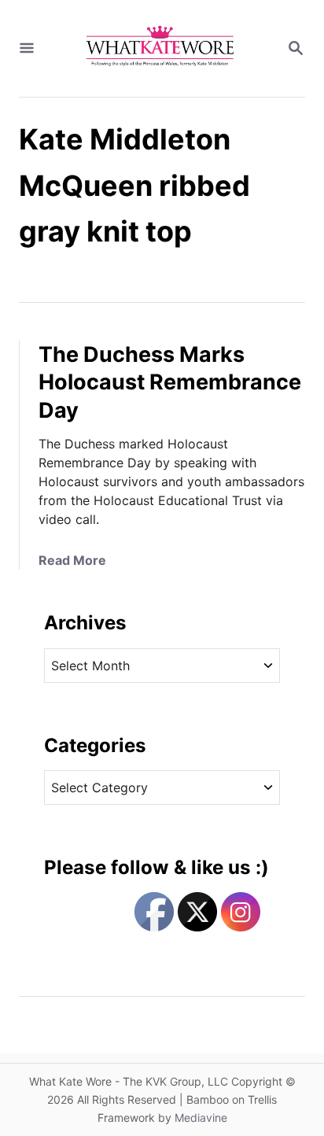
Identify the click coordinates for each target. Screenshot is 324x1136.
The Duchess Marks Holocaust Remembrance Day (170, 382)
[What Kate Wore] (160, 48)
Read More (72, 560)
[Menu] (26, 48)
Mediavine (201, 1117)
